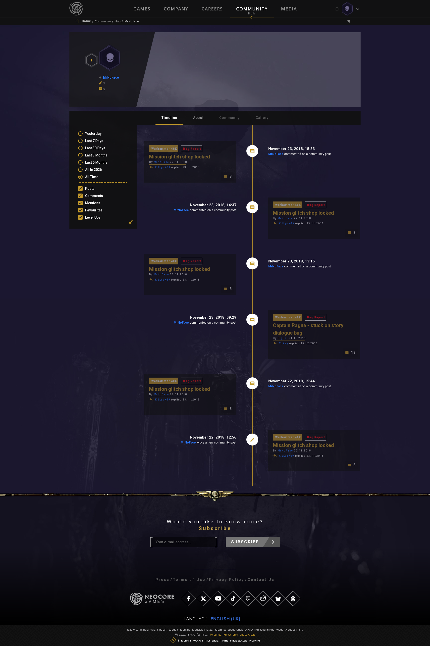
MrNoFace (275, 154)
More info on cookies (232, 634)
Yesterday (93, 134)
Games (141, 9)
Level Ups (93, 217)
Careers (212, 9)
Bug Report (192, 148)
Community (252, 9)
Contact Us (261, 579)
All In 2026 (93, 170)
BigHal (283, 338)
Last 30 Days (95, 148)
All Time (91, 177)
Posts (90, 189)
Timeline (169, 118)
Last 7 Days (94, 141)
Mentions (92, 203)
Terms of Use (189, 579)
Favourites (94, 210)
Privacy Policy (226, 579)
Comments (94, 196)
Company (176, 9)
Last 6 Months (96, 162)
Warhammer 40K (164, 148)
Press (162, 579)
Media (289, 9)
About (198, 118)
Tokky (283, 343)
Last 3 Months (96, 155)
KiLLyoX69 (162, 167)
